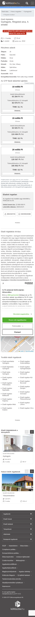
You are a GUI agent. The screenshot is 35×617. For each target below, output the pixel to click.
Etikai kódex (24, 546)
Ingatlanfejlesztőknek (9, 568)
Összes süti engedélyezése (17, 320)
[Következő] (32, 432)
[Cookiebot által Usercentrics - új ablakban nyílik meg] (25, 283)
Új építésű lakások (24, 575)
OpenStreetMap (29, 351)
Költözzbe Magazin (8, 575)
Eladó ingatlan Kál (26, 377)
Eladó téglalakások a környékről (9, 431)
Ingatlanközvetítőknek (9, 564)
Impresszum (6, 586)
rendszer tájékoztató (23, 557)
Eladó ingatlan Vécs (27, 408)
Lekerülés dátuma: (9, 207)
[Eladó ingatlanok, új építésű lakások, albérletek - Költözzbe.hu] (17, 605)
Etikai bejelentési (8, 557)
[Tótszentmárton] (17, 482)
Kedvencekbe (26, 214)
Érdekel (17, 110)
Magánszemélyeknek (9, 571)
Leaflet (22, 351)
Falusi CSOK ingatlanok (10, 472)
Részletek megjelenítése (21, 314)
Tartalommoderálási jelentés (11, 579)
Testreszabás (16, 326)
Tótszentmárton (9, 496)
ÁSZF (4, 546)
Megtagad (17, 332)
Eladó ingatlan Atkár (9, 404)
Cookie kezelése (7, 560)
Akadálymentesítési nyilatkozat (12, 582)
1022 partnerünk (13, 295)
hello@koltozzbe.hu (8, 594)
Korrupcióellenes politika (10, 553)
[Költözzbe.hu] (11, 3)
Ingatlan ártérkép (24, 571)
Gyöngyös (6, 456)
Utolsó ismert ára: (9, 204)
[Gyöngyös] (17, 443)
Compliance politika (8, 549)
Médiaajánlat (20, 560)
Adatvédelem (13, 546)
